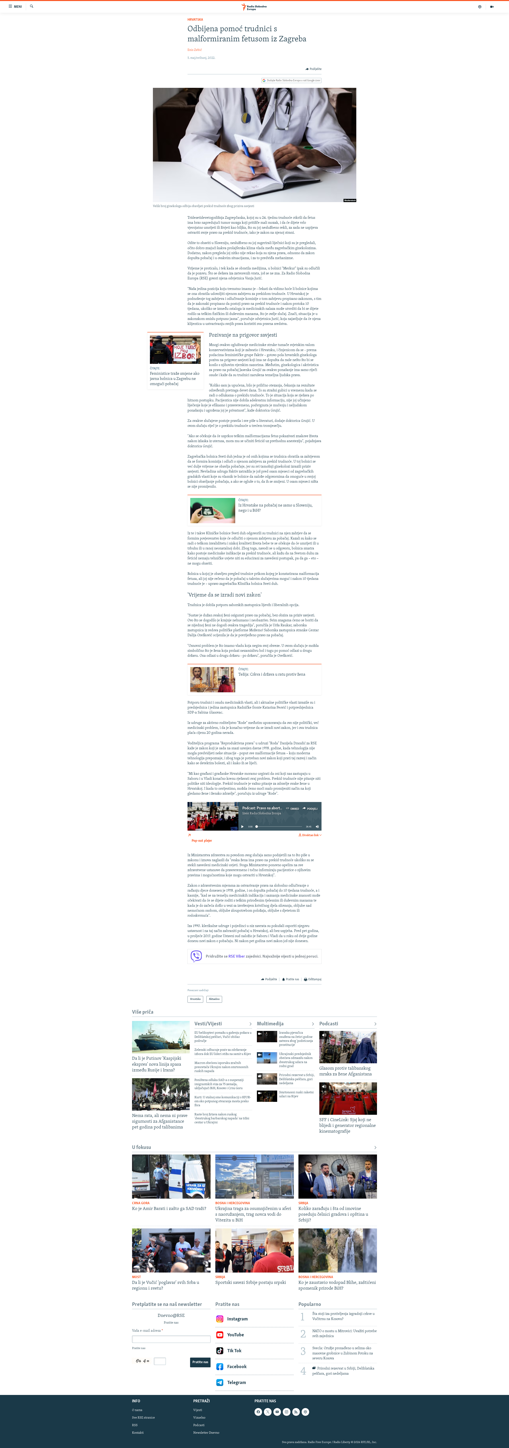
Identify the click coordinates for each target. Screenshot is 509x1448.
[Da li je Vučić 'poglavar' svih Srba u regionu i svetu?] (171, 1250)
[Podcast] (480, 7)
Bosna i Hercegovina (232, 1203)
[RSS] (296, 1412)
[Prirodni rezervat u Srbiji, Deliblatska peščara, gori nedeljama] (267, 1079)
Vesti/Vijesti (208, 1024)
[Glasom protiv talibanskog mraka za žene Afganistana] (348, 1047)
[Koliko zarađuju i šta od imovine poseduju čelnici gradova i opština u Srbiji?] (337, 1177)
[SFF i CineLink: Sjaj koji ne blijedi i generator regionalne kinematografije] (348, 1098)
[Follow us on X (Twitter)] (267, 1412)
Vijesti (197, 1410)
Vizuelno (199, 1417)
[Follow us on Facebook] (258, 1412)
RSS (135, 1425)
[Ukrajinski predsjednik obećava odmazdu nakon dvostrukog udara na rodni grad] (267, 1057)
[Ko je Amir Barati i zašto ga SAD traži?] (171, 1177)
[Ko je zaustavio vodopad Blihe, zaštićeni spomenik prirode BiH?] (337, 1250)
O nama (137, 1410)
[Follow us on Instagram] (286, 1412)
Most (136, 1277)
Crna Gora (141, 1203)
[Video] (492, 7)
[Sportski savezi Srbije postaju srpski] (254, 1250)
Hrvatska (195, 20)
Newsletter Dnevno (206, 1432)
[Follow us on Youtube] (277, 1412)
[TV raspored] (305, 1412)
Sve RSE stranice (143, 1417)
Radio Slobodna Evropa (265, 813)
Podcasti (328, 1024)
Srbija (303, 1203)
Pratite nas (200, 1362)
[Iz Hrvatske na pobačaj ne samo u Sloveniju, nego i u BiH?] (212, 510)
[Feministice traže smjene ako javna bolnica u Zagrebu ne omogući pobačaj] (175, 349)
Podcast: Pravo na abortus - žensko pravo (274, 808)
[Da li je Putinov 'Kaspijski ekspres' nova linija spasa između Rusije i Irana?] (161, 1037)
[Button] (314, 69)
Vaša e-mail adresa (147, 1331)
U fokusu (141, 1147)
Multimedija (270, 1024)
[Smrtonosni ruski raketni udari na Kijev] (267, 1096)
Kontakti (138, 1432)
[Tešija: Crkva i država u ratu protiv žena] (212, 679)
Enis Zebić (194, 50)
